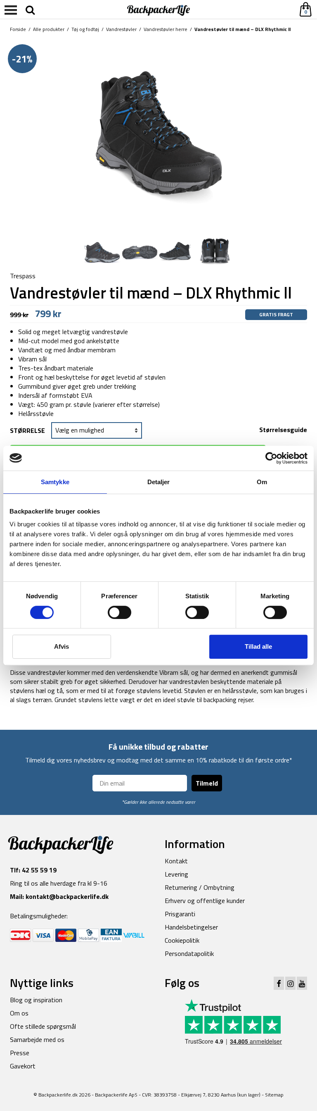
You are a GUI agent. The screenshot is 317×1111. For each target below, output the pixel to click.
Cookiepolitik (182, 940)
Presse (19, 1053)
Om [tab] (262, 481)
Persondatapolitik (189, 953)
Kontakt (176, 861)
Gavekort (22, 1066)
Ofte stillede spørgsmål (43, 1026)
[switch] (119, 612)
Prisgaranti (180, 914)
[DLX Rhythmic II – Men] (102, 252)
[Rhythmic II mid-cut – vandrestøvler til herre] (158, 134)
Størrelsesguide (283, 429)
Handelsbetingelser (191, 927)
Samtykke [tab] (55, 481)
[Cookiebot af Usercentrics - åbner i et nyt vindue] (271, 458)
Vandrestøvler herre (165, 29)
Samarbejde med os (37, 1039)
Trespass (22, 275)
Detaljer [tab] (158, 481)
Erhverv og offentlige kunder (205, 901)
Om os (19, 1013)
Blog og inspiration (36, 1000)
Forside (18, 29)
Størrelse (27, 430)
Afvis (61, 646)
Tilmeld (207, 783)
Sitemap (274, 1095)
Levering (176, 874)
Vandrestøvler (121, 29)
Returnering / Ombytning (199, 887)
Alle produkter (48, 29)
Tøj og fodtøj (85, 29)
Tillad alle (258, 646)
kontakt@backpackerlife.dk (67, 896)
